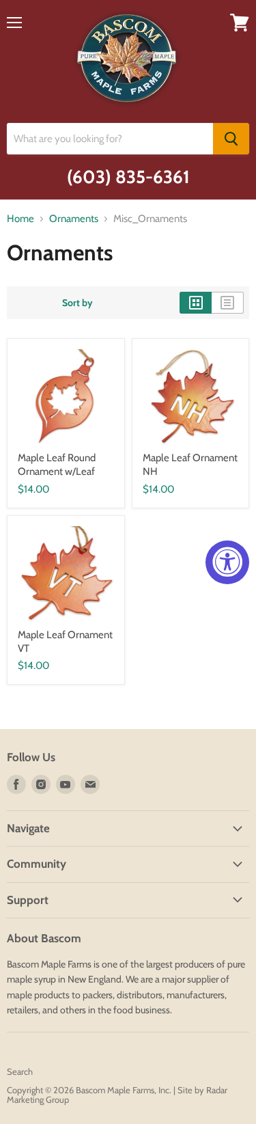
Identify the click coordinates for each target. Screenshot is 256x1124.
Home (20, 219)
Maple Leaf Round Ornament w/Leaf (57, 465)
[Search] (231, 138)
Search (20, 1071)
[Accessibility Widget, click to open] (227, 562)
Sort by (77, 302)
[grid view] (196, 303)
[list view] (228, 303)
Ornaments (73, 219)
